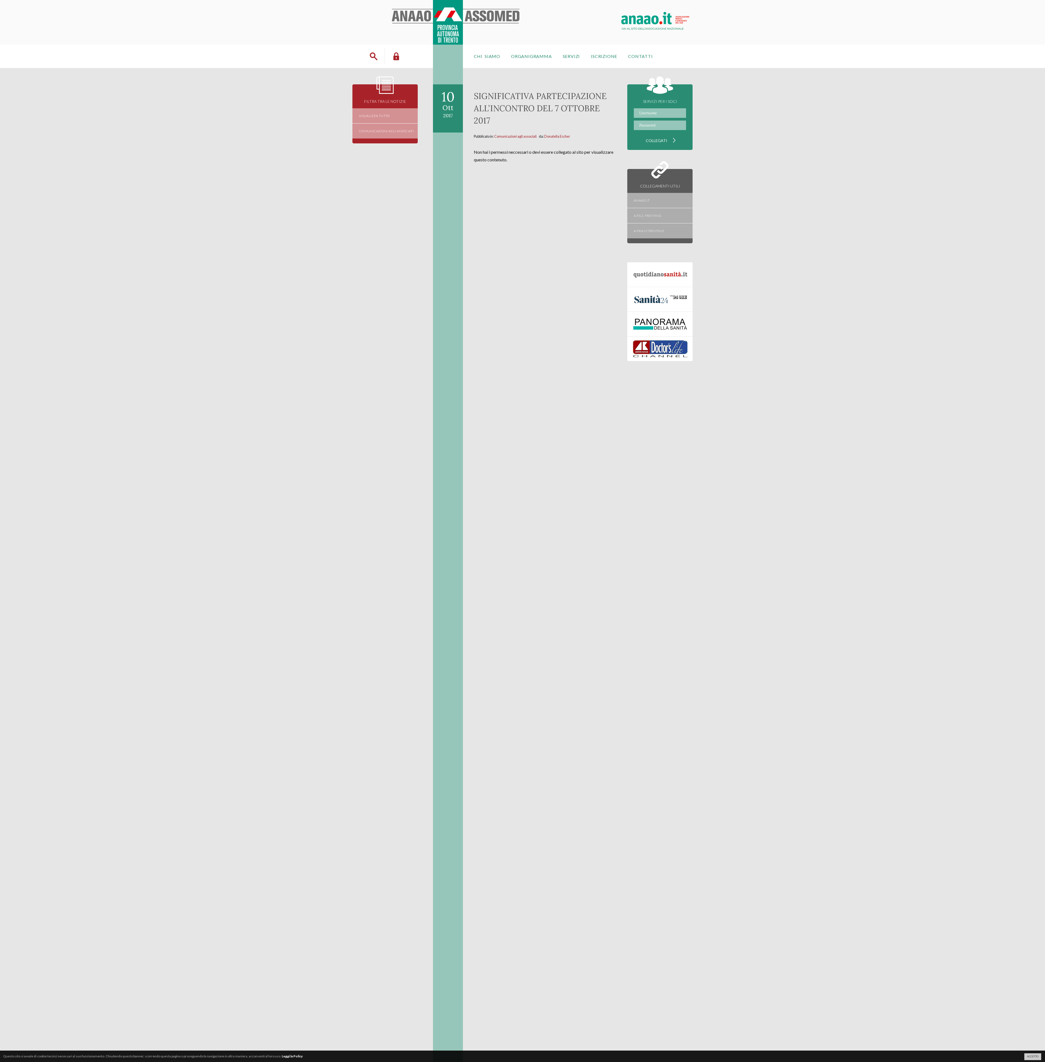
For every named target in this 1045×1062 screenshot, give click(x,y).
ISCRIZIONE (604, 56)
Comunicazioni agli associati (515, 136)
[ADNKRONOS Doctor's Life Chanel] (660, 349)
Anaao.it (642, 200)
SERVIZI (571, 56)
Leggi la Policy (292, 1056)
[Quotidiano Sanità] (660, 274)
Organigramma (531, 56)
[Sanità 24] (660, 299)
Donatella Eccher (557, 136)
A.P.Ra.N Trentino (649, 231)
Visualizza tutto (374, 116)
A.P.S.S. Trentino (647, 216)
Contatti (640, 56)
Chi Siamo (487, 56)
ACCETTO (1032, 1056)
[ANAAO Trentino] (457, 6)
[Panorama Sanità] (660, 324)
